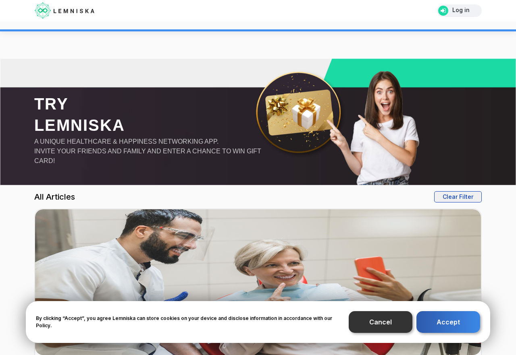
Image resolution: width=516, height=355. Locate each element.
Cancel (380, 325)
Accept (448, 325)
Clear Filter (460, 196)
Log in (461, 9)
